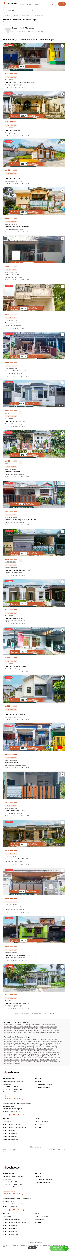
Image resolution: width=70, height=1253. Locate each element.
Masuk (62, 4)
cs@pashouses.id (9, 1096)
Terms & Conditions (41, 1121)
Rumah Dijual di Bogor (10, 1136)
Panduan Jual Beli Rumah (43, 1087)
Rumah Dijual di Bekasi (10, 1130)
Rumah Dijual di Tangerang (11, 1124)
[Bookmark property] (62, 46)
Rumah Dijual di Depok (10, 1133)
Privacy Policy (39, 1124)
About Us (38, 1081)
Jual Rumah (22, 3)
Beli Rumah (29, 3)
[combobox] (19, 10)
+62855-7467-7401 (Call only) (13, 1099)
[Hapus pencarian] (32, 10)
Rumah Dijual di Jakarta (10, 1139)
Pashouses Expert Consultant (44, 1084)
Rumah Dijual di (12, 1025)
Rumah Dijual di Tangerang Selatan (14, 1127)
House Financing (37, 3)
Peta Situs (38, 1127)
